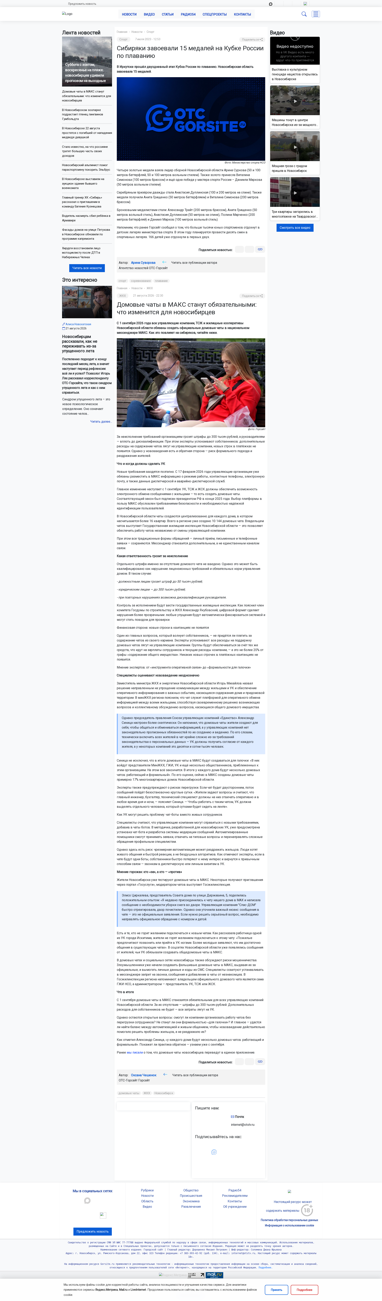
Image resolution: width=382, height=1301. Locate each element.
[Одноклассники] (249, 249)
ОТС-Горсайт (158, 268)
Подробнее (304, 1290)
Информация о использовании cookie (289, 1225)
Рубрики (147, 1190)
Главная (122, 31)
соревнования (141, 281)
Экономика (191, 1201)
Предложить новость (82, 3)
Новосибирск (164, 1093)
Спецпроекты (215, 14)
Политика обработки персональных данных (289, 1220)
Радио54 (188, 14)
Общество (191, 1190)
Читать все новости (87, 268)
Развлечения (191, 1207)
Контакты (242, 14)
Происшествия (191, 1196)
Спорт (150, 31)
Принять (276, 1290)
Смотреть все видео (295, 228)
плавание (161, 281)
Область (147, 1201)
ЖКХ (150, 288)
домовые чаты (129, 1093)
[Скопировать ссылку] (260, 249)
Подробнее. (265, 1267)
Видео (149, 14)
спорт (123, 281)
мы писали (135, 1052)
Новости (129, 14)
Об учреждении (235, 1207)
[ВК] (239, 249)
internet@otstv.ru (242, 1125)
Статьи (168, 14)
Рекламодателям (235, 1196)
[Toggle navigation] (316, 14)
